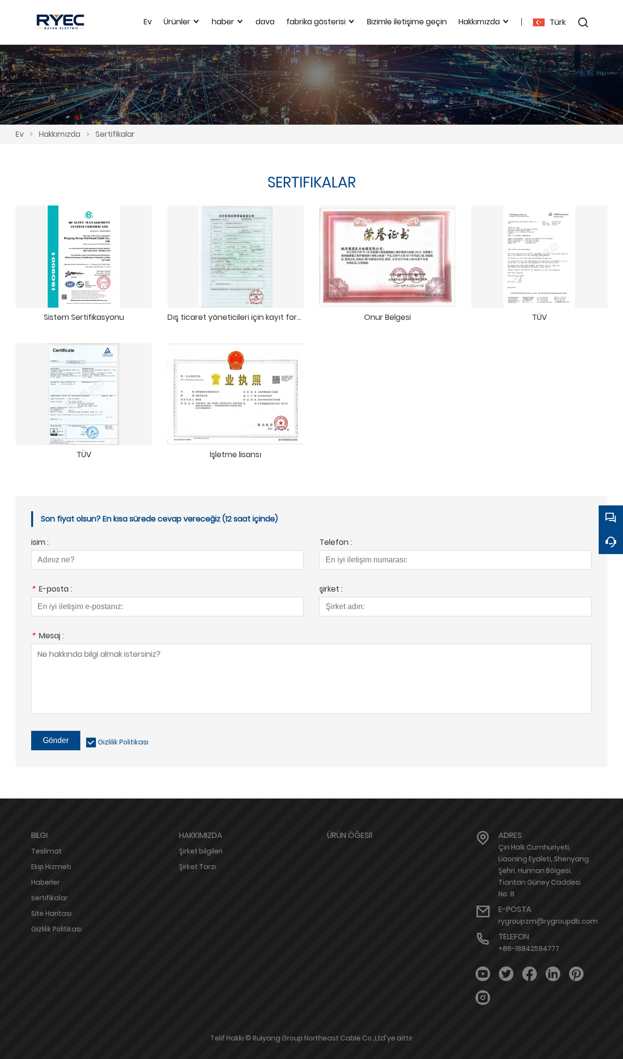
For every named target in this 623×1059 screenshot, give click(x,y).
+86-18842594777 (528, 948)
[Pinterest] (576, 974)
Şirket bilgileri (200, 851)
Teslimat (46, 851)
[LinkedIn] (553, 974)
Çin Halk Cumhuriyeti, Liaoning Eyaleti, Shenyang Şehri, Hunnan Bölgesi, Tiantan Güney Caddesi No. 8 (543, 870)
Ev (20, 134)
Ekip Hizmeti (51, 867)
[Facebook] (529, 974)
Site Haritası (51, 913)
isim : (40, 543)
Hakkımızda (59, 134)
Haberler (45, 882)
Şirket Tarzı (197, 867)
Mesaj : (47, 636)
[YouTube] (483, 974)
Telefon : (335, 543)
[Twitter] (506, 974)
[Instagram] (483, 998)
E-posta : (51, 590)
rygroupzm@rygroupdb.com (548, 921)
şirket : (331, 590)
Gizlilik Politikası (123, 742)
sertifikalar (49, 898)
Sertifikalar (115, 134)
